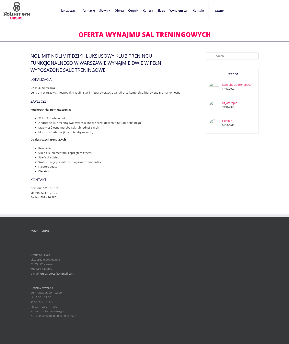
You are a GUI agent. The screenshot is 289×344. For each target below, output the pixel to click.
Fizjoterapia (229, 103)
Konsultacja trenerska (236, 84)
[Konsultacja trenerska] (214, 85)
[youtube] (45, 239)
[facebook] (32, 239)
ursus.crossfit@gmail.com (57, 273)
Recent (232, 74)
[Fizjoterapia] (214, 103)
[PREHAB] (214, 121)
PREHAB (227, 121)
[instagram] (39, 239)
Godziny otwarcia (41, 288)
